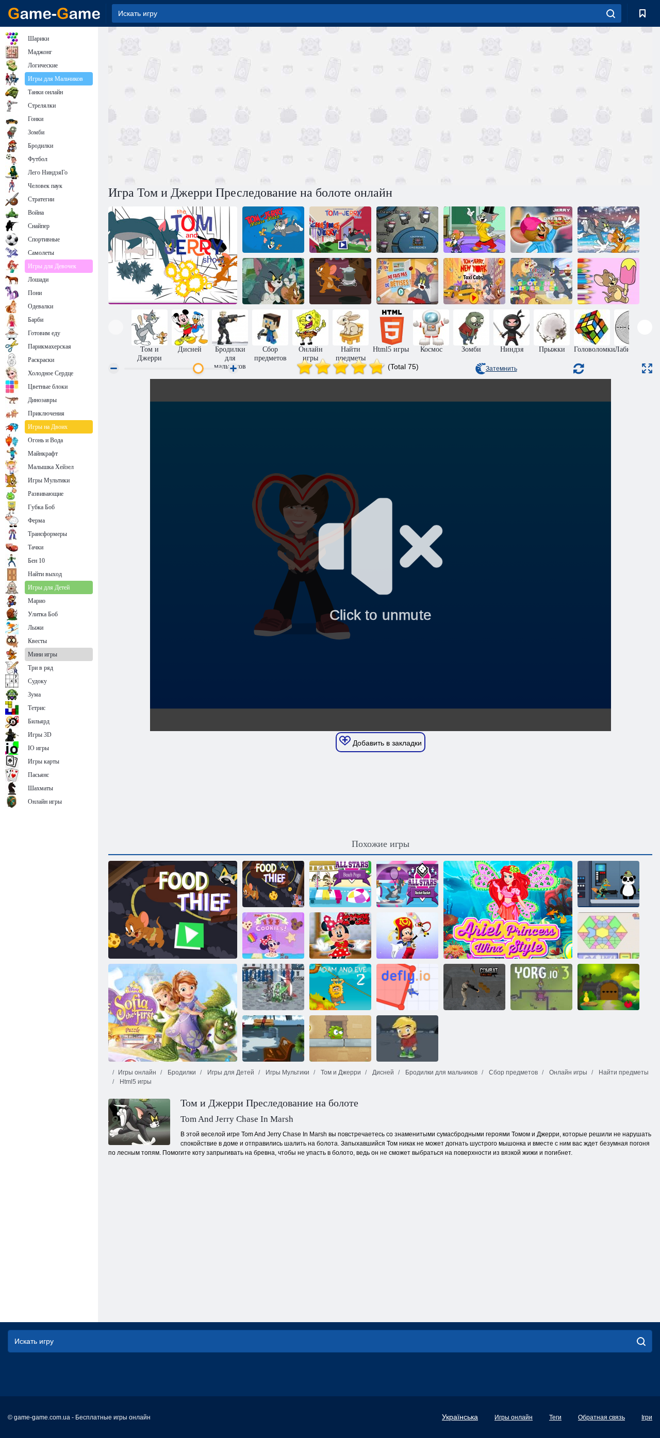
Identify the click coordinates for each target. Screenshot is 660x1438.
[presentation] (115, 327)
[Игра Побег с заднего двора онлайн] (608, 987)
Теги (555, 1417)
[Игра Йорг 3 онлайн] (541, 987)
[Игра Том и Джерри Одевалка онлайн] (474, 229)
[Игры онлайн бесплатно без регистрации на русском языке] (54, 13)
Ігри (646, 1417)
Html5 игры (135, 1081)
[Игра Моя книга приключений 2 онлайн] (407, 1038)
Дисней (382, 1072)
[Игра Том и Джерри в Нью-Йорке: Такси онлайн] (474, 281)
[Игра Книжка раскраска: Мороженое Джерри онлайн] (608, 281)
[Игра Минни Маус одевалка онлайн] (340, 935)
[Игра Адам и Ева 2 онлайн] (340, 987)
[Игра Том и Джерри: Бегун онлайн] (608, 229)
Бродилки (181, 1072)
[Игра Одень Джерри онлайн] (541, 229)
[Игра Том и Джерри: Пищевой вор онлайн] (172, 910)
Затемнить (501, 368)
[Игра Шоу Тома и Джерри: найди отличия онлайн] (541, 281)
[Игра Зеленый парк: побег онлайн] (273, 1038)
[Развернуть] (647, 368)
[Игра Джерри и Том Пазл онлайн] (273, 281)
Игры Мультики (286, 1072)
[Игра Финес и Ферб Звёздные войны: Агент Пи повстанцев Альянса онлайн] (608, 884)
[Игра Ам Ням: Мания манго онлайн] (340, 1038)
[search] (611, 13)
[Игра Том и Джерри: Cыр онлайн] (340, 281)
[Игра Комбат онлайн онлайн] (474, 987)
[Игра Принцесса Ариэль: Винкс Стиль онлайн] (507, 910)
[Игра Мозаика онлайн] (608, 935)
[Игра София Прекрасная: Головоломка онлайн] (172, 1013)
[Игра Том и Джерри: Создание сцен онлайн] (172, 255)
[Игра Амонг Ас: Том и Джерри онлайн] (407, 229)
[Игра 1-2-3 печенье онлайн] (273, 935)
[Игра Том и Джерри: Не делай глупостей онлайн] (407, 281)
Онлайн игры (567, 1072)
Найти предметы (623, 1072)
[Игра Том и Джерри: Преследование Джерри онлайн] (340, 229)
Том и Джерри (340, 1072)
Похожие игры (380, 844)
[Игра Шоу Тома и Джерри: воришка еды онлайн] (273, 884)
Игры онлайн (137, 1072)
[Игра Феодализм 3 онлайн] (273, 987)
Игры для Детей (230, 1072)
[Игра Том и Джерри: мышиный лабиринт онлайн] (273, 229)
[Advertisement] (244, 104)
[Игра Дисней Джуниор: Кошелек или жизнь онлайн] (407, 935)
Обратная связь (601, 1417)
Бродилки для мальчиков (440, 1072)
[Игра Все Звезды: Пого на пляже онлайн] (340, 884)
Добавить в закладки (386, 743)
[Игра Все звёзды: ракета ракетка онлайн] (407, 884)
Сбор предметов (512, 1072)
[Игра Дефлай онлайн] (407, 987)
